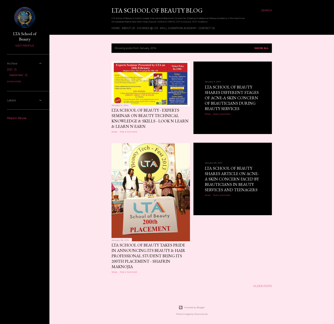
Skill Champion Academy (178, 28)
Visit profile (24, 45)
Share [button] (114, 131)
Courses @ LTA (147, 28)
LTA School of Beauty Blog (157, 10)
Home (116, 28)
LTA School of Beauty (25, 36)
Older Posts (262, 286)
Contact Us (206, 28)
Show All (261, 48)
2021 (11, 69)
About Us (128, 28)
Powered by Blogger (194, 307)
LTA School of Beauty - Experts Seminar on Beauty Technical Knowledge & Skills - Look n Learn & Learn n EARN (150, 118)
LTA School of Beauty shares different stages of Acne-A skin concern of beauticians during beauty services (232, 97)
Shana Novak (201, 314)
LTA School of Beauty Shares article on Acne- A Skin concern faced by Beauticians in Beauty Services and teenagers (232, 178)
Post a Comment (128, 131)
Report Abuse (16, 118)
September (18, 75)
